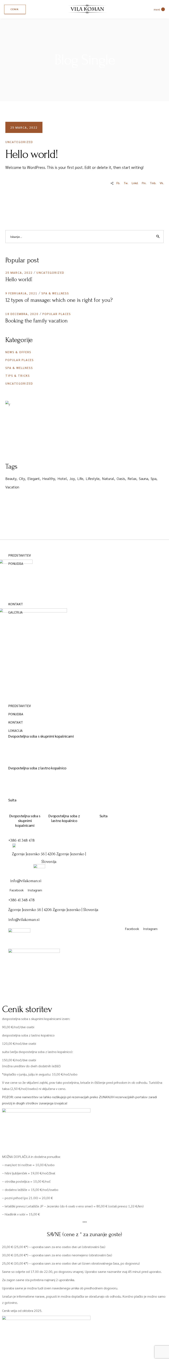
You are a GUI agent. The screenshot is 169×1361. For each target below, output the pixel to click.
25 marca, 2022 (24, 127)
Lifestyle (93, 478)
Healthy (48, 478)
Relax (132, 478)
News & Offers (18, 352)
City (22, 478)
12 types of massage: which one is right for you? (59, 300)
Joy (72, 478)
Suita (12, 799)
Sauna (143, 478)
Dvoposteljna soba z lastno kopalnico (37, 767)
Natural (108, 478)
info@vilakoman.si (25, 881)
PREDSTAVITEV (19, 555)
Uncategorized (19, 142)
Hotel (62, 478)
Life (80, 478)
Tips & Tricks (17, 375)
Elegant (33, 478)
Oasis (121, 478)
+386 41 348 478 (21, 840)
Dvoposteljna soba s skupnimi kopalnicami (41, 736)
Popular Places (56, 314)
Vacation (12, 486)
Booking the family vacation (36, 321)
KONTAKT (15, 604)
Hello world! (18, 279)
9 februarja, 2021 (21, 293)
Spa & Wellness (55, 293)
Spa (153, 478)
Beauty (10, 478)
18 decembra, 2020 (22, 314)
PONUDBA (15, 714)
